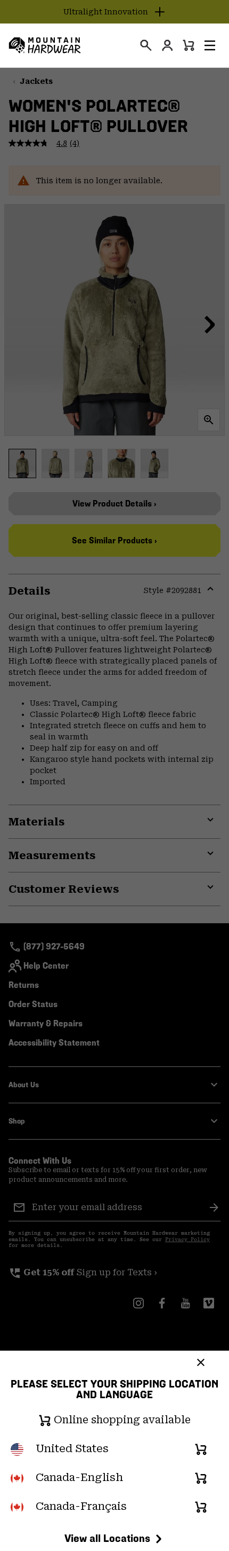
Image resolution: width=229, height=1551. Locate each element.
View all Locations (107, 1538)
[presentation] (146, 45)
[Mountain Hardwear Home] (45, 45)
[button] (209, 45)
